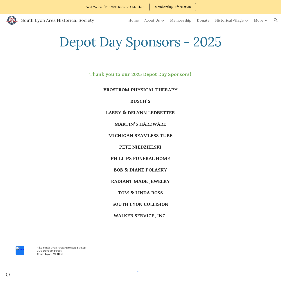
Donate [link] (203, 20)
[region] (140, 7)
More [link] (258, 20)
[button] (275, 20)
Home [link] (133, 20)
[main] (140, 42)
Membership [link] (180, 20)
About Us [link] (152, 20)
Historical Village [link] (229, 20)
